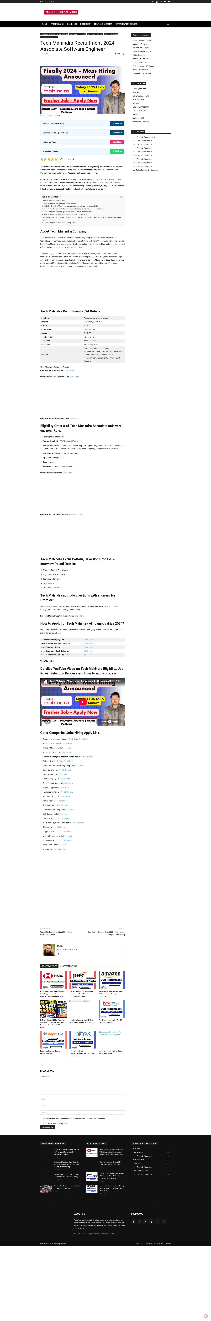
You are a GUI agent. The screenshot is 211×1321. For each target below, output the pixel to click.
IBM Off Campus (139, 55)
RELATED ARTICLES (49, 966)
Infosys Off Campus (141, 59)
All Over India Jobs (62, 34)
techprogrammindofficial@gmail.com (99, 1233)
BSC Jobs (136, 103)
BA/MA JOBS (137, 114)
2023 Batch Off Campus (142, 148)
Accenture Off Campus (142, 40)
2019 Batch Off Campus (142, 163)
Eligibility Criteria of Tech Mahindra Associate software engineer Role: (71, 206)
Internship (85, 24)
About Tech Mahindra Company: (56, 201)
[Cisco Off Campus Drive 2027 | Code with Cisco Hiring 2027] (92, 1165)
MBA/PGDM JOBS (139, 111)
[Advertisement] (82, 288)
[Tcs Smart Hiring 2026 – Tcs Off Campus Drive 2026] (112, 1009)
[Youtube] (169, 1)
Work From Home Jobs (142, 122)
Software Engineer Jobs (111, 34)
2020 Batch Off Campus (142, 155)
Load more (59, 1198)
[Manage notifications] (206, 1316)
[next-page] (45, 1060)
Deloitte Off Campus (141, 48)
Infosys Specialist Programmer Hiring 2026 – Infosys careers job (82, 1053)
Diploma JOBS (138, 118)
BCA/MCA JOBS (74, 34)
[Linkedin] (161, 1)
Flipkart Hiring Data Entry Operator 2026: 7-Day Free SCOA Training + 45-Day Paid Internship (66, 1164)
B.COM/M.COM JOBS (141, 107)
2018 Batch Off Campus (142, 166)
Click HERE (88, 639)
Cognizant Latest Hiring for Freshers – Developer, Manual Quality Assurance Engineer (66, 1152)
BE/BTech (83, 34)
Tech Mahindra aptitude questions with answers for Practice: (67, 212)
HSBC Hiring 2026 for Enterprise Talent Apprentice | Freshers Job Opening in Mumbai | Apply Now (52, 994)
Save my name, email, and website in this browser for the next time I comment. (74, 1119)
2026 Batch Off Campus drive (145, 137)
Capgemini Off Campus (142, 73)
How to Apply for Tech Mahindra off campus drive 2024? (66, 214)
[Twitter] (70, 59)
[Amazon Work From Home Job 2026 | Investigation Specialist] (46, 1189)
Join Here (88, 655)
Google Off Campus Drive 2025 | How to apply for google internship (106, 933)
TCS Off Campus (139, 62)
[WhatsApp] (59, 59)
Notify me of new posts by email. (55, 1123)
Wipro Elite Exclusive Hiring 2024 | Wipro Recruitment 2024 (56, 933)
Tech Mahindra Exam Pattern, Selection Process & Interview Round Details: (73, 209)
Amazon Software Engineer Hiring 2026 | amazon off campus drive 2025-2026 (111, 994)
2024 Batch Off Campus (55, 31)
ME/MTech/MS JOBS (141, 96)
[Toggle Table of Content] (120, 197)
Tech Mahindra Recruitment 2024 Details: (59, 203)
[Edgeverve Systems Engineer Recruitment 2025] (53, 1040)
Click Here (69, 370)
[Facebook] (153, 1)
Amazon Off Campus (141, 44)
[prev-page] (41, 1060)
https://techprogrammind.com (67, 949)
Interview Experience (126, 24)
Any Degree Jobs (139, 89)
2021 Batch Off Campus (142, 159)
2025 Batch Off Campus (142, 141)
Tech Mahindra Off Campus (49, 37)
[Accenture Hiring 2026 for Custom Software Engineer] (112, 1040)
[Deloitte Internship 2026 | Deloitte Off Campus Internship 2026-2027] (82, 1009)
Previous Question (103, 24)
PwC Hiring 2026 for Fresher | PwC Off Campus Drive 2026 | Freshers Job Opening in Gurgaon (82, 994)
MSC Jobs (99, 34)
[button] (168, 24)
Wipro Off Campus (140, 70)
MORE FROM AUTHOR (68, 966)
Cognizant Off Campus (142, 51)
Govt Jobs (72, 24)
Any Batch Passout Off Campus (145, 170)
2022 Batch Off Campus (142, 152)
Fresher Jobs (57, 24)
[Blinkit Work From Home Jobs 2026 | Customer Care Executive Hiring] (46, 1177)
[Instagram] (157, 1)
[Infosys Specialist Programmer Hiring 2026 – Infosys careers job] (82, 1040)
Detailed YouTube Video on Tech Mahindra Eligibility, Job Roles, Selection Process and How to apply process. (82, 218)
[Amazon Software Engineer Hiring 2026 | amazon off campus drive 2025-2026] (112, 980)
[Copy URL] (42, 59)
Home (44, 24)
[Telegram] (165, 1)
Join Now (117, 123)
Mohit (60, 946)
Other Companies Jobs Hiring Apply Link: (60, 223)
